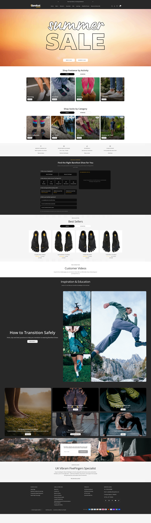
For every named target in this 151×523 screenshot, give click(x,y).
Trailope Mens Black (87, 254)
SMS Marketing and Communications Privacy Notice (62, 502)
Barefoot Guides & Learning (37, 491)
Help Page (33, 489)
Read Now (28, 434)
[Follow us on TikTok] (118, 500)
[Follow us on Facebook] (105, 500)
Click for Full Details (64, 153)
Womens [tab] (82, 74)
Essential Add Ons (88, 495)
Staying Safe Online (58, 505)
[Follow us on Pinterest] (112, 500)
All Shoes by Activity (88, 491)
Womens (82, 226)
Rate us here (87, 153)
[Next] (126, 89)
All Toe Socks (87, 493)
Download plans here (75, 434)
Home (52, 6)
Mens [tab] (67, 74)
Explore (123, 434)
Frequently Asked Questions (37, 493)
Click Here (110, 153)
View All (75, 409)
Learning (78, 6)
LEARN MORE (32, 341)
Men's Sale (69, 60)
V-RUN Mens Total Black (111, 254)
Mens (67, 226)
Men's (56, 6)
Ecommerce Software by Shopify (59, 509)
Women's (62, 6)
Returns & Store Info (95, 6)
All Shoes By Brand (88, 489)
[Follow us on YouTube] (115, 500)
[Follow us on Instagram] (109, 500)
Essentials (68, 6)
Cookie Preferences (58, 499)
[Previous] (25, 89)
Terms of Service (58, 495)
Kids (73, 6)
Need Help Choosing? (35, 495)
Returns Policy (57, 493)
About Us (56, 489)
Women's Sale (82, 60)
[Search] (112, 6)
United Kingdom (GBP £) (36, 509)
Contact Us (56, 491)
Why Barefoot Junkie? (75, 478)
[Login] (114, 6)
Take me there (41, 153)
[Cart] (119, 6)
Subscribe (83, 451)
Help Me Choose (85, 6)
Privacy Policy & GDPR (59, 497)
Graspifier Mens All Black (40, 254)
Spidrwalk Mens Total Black (64, 254)
